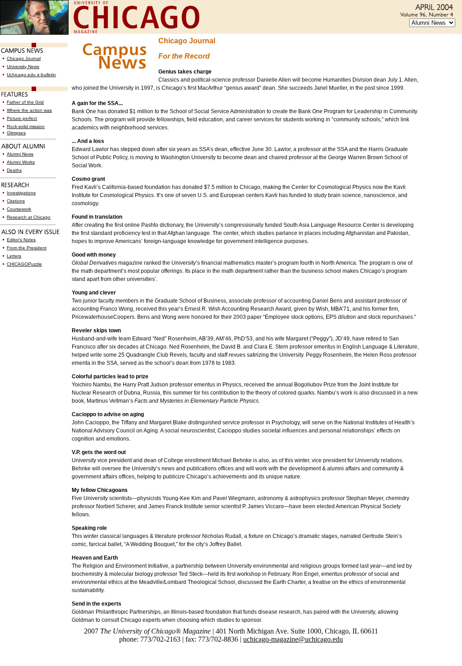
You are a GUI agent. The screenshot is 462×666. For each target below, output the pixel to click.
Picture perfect (22, 118)
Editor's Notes (21, 239)
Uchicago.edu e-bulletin (31, 74)
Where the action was (29, 110)
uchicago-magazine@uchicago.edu (293, 639)
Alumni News (20, 154)
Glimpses (16, 132)
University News (23, 66)
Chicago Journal (24, 58)
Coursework (19, 209)
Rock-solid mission (26, 126)
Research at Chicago (29, 217)
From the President (26, 247)
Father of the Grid (25, 102)
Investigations (21, 192)
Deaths (14, 170)
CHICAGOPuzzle (24, 264)
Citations (16, 200)
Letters (14, 255)
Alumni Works (21, 162)
